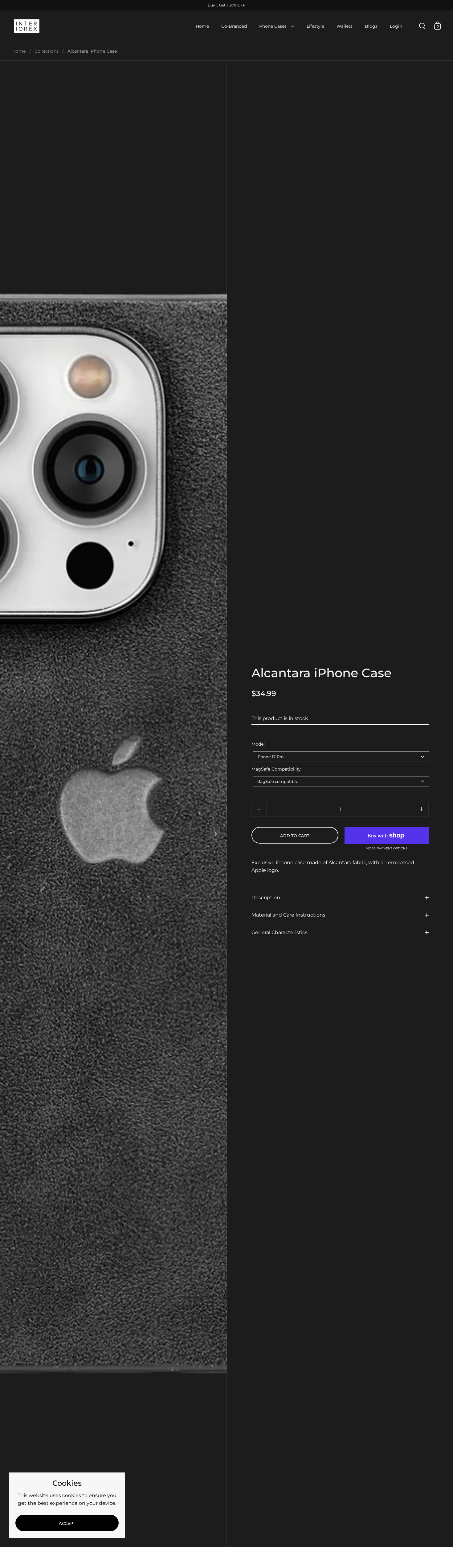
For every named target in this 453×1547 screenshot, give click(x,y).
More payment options (386, 848)
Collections (47, 51)
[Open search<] (422, 25)
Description (265, 898)
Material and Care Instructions (288, 915)
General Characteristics (279, 932)
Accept (67, 1523)
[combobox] (341, 756)
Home (19, 51)
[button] (12, 834)
